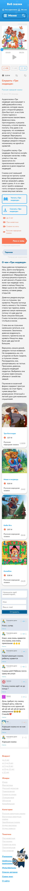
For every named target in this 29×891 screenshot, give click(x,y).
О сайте (6, 881)
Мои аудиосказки (11, 10)
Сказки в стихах (9, 794)
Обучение (6, 800)
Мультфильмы (9, 867)
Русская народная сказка (12, 90)
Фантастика (7, 785)
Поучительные (8, 847)
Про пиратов (7, 850)
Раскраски (7, 856)
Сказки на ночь (9, 844)
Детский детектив (10, 788)
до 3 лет (5, 760)
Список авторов (9, 872)
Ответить (4, 629)
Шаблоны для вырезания (9, 862)
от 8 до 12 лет (8, 769)
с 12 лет (5, 772)
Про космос (7, 841)
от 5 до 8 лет (7, 766)
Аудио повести (8, 828)
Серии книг (7, 876)
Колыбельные (8, 803)
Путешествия (8, 797)
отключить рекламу (22, 24)
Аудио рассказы (9, 825)
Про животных (8, 838)
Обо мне (24, 10)
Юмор (4, 782)
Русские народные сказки (13, 813)
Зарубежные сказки (11, 822)
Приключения (8, 791)
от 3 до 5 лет (7, 763)
